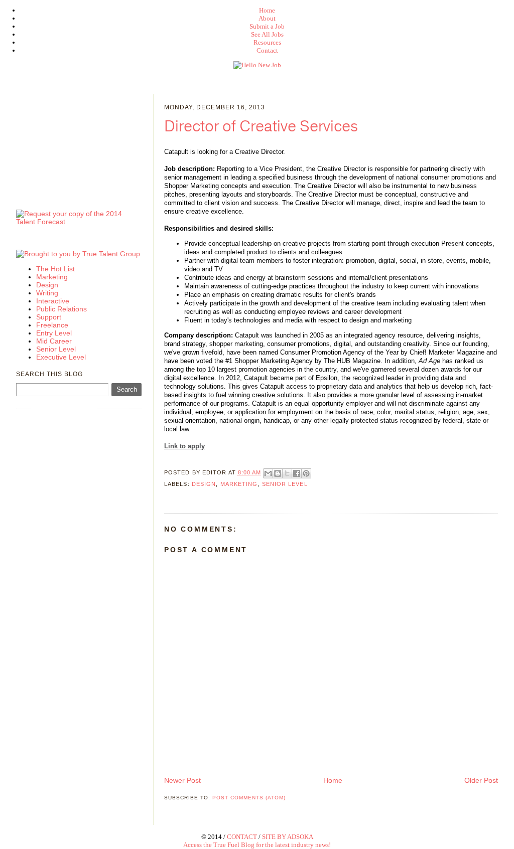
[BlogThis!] (278, 473)
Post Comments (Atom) (249, 797)
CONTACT (242, 836)
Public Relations (61, 309)
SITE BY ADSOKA (287, 836)
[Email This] (268, 473)
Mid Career (54, 341)
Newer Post (182, 780)
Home (267, 10)
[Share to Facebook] (297, 473)
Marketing (239, 484)
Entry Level (54, 333)
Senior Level (285, 484)
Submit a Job (267, 26)
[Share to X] (287, 473)
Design (204, 484)
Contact (267, 50)
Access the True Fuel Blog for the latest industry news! (257, 844)
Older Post (481, 780)
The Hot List (55, 269)
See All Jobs (267, 34)
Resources (267, 42)
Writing (47, 293)
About (267, 18)
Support (48, 317)
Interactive (52, 301)
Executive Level (61, 357)
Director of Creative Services (261, 126)
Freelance (52, 325)
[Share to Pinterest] (306, 473)
